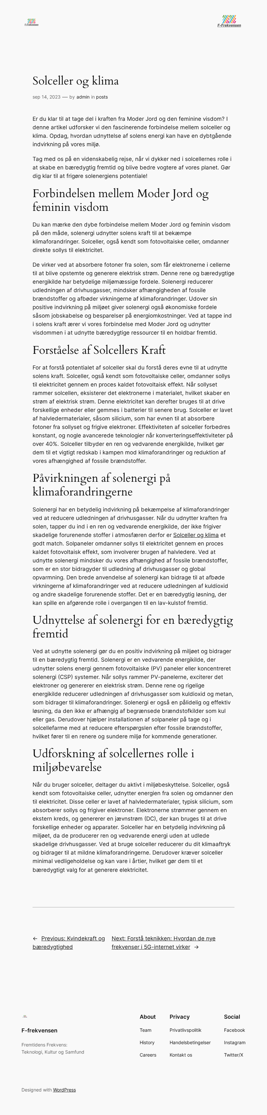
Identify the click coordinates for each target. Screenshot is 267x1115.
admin (83, 97)
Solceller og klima (196, 535)
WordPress (64, 1089)
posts (102, 97)
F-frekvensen (39, 1030)
